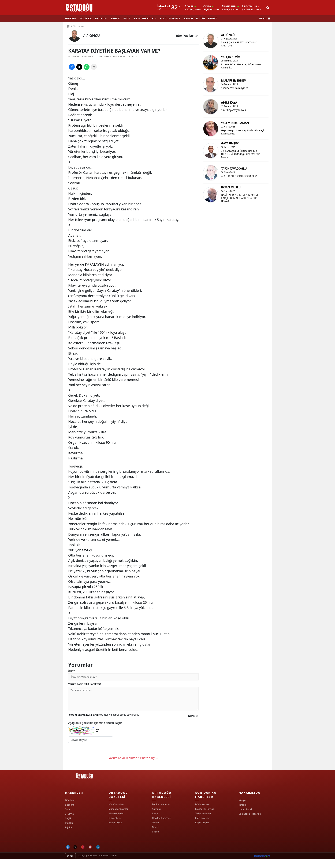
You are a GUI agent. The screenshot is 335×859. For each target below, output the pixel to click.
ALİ (91, 35)
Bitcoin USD (250, 6)
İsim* (71, 670)
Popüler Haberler (161, 804)
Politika (69, 823)
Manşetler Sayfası (118, 809)
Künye (242, 800)
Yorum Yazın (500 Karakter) (84, 684)
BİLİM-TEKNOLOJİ (145, 18)
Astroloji (156, 809)
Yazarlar (77, 26)
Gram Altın (230, 6)
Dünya (155, 822)
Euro (208, 6)
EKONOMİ (101, 18)
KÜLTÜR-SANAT (170, 18)
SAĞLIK (115, 18)
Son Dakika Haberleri (250, 814)
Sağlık (68, 818)
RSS (71, 855)
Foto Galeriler (202, 818)
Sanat (155, 813)
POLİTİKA (86, 18)
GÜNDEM (70, 18)
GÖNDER (193, 716)
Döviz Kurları (202, 804)
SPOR (126, 18)
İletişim (242, 804)
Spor (67, 809)
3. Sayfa (69, 814)
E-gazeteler (115, 818)
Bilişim (155, 831)
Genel (155, 827)
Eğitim (68, 827)
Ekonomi (69, 804)
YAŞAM (188, 18)
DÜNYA (213, 18)
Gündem (69, 800)
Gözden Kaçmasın (161, 818)
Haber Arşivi (115, 822)
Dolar (190, 6)
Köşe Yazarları (116, 804)
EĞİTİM (200, 18)
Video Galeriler (116, 813)
